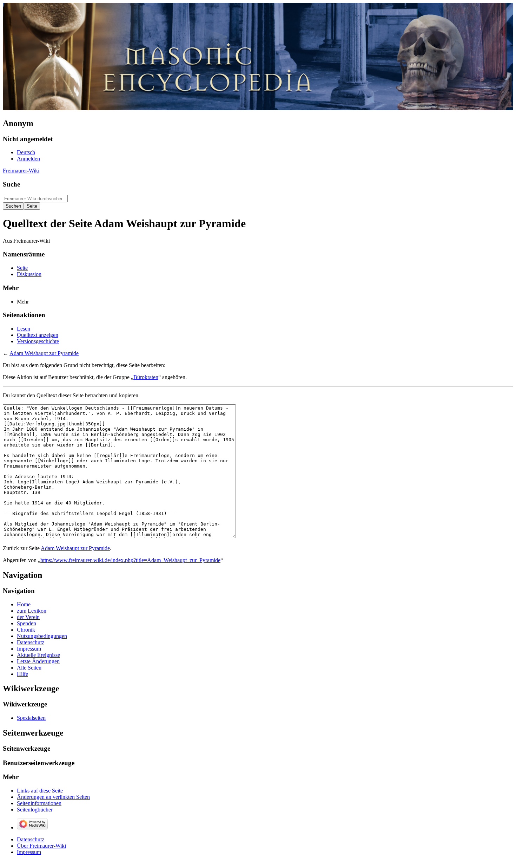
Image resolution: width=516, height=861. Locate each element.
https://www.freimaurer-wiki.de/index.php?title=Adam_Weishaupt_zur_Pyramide (130, 560)
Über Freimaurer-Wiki (41, 846)
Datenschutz (30, 839)
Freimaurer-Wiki (21, 171)
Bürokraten (145, 377)
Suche (11, 184)
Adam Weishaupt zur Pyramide (44, 353)
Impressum (29, 852)
